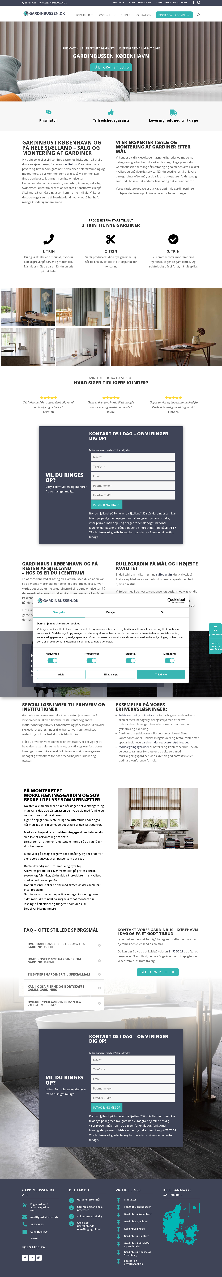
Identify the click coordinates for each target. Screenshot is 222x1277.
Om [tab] (163, 612)
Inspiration (143, 15)
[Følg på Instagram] (39, 1258)
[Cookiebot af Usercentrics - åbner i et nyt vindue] (170, 600)
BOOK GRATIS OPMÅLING (174, 15)
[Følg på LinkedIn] (32, 1258)
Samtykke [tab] (59, 612)
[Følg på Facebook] (25, 1258)
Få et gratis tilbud (111, 67)
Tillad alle (161, 674)
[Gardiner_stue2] (83, 325)
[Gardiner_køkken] (83, 365)
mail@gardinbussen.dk (44, 1217)
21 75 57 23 (30, 2)
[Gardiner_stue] (28, 325)
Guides (125, 15)
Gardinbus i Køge (134, 1228)
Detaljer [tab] (111, 612)
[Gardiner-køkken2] (28, 365)
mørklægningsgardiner (71, 832)
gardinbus (70, 164)
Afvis (61, 674)
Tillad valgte (111, 674)
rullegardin (164, 574)
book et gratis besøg (114, 532)
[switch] (91, 660)
